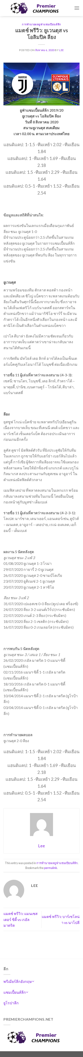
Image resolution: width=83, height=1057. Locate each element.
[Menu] (77, 8)
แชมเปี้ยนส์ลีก (14, 992)
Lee (61, 50)
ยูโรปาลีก (11, 1003)
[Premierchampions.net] (39, 8)
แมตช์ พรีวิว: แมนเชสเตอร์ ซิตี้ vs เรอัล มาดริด (20, 919)
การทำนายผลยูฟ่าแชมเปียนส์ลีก (41, 24)
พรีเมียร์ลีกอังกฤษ (17, 981)
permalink (50, 868)
